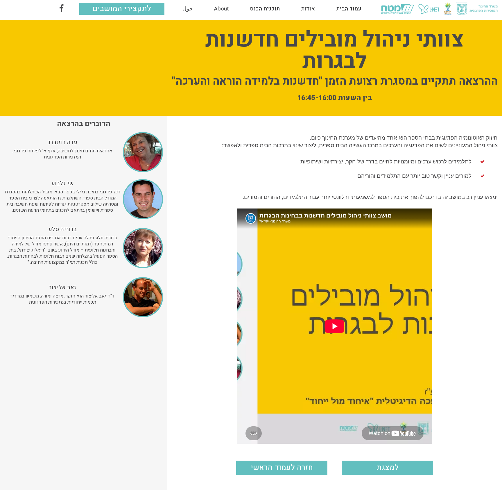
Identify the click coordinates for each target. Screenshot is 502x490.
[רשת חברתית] (61, 9)
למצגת (387, 467)
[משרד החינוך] (477, 8)
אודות (308, 9)
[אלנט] (428, 9)
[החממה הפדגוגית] (448, 8)
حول (187, 9)
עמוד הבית (348, 9)
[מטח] (397, 9)
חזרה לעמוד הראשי (282, 467)
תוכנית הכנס (265, 9)
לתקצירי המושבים (122, 8)
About (221, 9)
